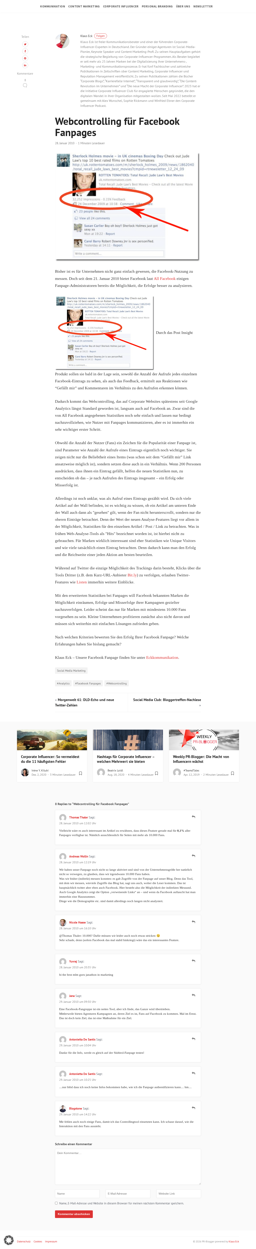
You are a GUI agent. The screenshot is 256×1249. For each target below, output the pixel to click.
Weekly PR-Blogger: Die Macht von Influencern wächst (201, 759)
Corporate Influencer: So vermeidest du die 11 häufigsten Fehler (50, 759)
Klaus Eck (92, 36)
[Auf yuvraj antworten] (193, 961)
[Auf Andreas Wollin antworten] (193, 856)
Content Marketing (84, 6)
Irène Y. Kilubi (40, 770)
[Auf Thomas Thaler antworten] (193, 817)
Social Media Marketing (71, 670)
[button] (9, 1240)
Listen (82, 582)
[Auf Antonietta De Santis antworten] (193, 1039)
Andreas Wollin (78, 856)
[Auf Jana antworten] (193, 995)
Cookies (38, 1241)
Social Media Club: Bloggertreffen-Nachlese (167, 699)
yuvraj (73, 961)
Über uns (183, 6)
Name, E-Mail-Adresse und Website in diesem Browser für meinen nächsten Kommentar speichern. (121, 1203)
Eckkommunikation (162, 657)
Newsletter (203, 6)
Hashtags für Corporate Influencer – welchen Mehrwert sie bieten (125, 759)
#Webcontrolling (116, 683)
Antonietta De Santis (82, 1039)
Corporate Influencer (121, 6)
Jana (72, 996)
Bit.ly (132, 575)
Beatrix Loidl (115, 770)
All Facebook (165, 278)
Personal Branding (157, 6)
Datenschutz (24, 1241)
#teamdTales (191, 770)
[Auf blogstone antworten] (193, 1108)
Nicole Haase (77, 922)
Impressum (51, 1241)
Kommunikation (52, 6)
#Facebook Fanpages (88, 683)
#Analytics (63, 683)
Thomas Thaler (78, 817)
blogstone (75, 1108)
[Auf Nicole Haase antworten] (193, 922)
